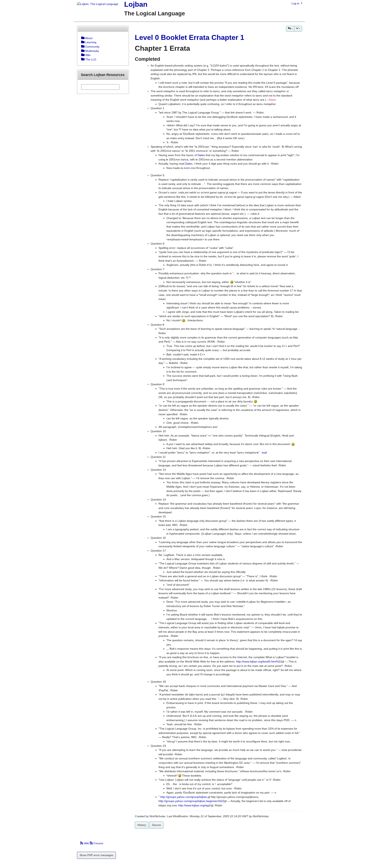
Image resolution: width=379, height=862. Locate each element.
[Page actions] (298, 29)
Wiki (86, 843)
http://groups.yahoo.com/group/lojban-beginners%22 (191, 801)
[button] (290, 29)
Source (156, 824)
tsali (264, 452)
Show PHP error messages (96, 855)
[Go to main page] (96, 4)
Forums (98, 843)
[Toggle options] (82, 38)
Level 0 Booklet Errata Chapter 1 (189, 37)
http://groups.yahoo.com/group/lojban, (184, 796)
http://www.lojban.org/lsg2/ (194, 805)
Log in (296, 3)
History (141, 824)
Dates (201, 155)
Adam (272, 99)
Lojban (135, 4)
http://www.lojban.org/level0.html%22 (259, 661)
